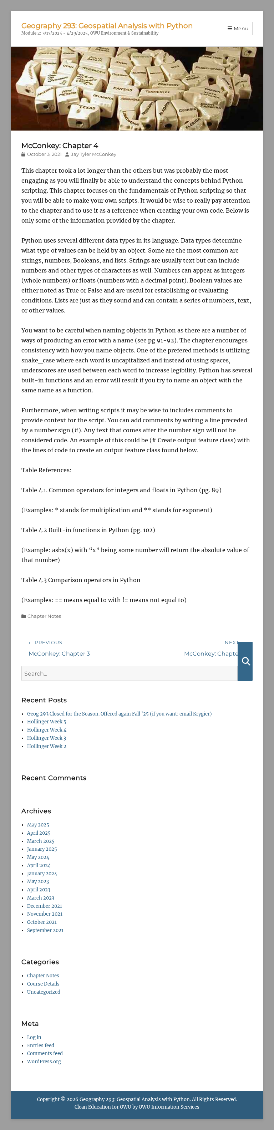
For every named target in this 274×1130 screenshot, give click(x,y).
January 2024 (42, 874)
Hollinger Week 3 (46, 738)
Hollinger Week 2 (46, 746)
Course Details (43, 984)
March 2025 (41, 841)
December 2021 (44, 906)
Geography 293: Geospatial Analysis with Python (107, 25)
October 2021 (42, 922)
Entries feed (40, 1046)
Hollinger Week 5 (46, 722)
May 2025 (38, 825)
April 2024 (39, 865)
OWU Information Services (169, 1107)
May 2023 (38, 882)
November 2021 (44, 914)
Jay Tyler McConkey (93, 154)
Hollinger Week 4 (46, 730)
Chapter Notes (44, 616)
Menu (241, 28)
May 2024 (38, 857)
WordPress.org (44, 1062)
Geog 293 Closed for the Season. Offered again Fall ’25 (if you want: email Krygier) (119, 714)
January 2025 (42, 849)
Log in (34, 1037)
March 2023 (40, 898)
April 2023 (38, 890)
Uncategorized (43, 992)
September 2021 (45, 930)
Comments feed (45, 1053)
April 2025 (39, 833)
